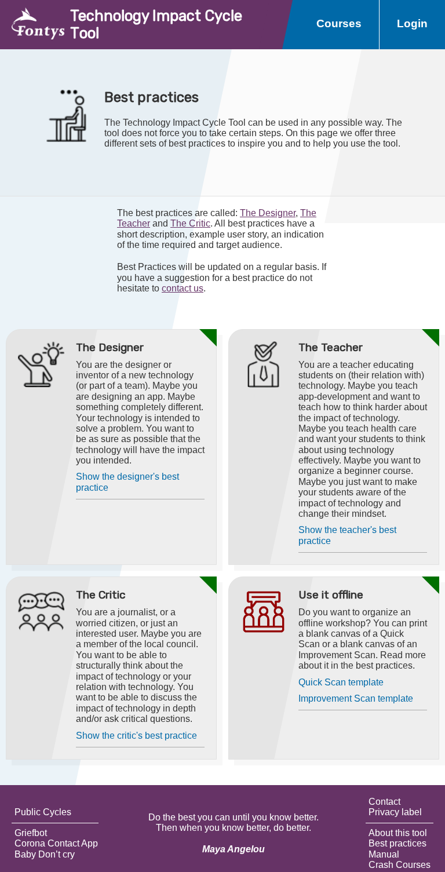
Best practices (397, 843)
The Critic (190, 223)
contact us (182, 288)
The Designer (268, 213)
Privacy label (395, 812)
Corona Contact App (56, 843)
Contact (384, 802)
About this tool (398, 833)
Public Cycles (42, 812)
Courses (339, 23)
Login (412, 23)
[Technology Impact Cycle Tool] (32, 25)
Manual (384, 854)
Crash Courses (400, 865)
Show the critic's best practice (136, 735)
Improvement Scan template (355, 698)
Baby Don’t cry (44, 854)
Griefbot (30, 833)
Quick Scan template (341, 682)
